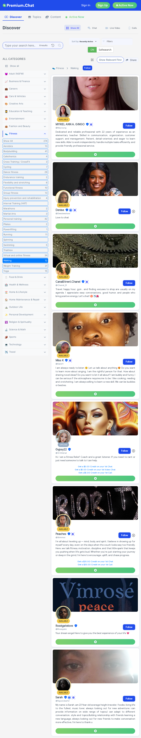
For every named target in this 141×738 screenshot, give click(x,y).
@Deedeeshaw (63, 213)
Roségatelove (65, 626)
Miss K (60, 360)
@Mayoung (61, 127)
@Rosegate (61, 629)
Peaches (61, 534)
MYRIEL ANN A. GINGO (70, 124)
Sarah (59, 697)
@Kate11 (59, 363)
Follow (87, 68)
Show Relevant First (110, 59)
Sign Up (103, 5)
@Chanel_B (61, 285)
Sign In (85, 5)
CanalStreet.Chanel (68, 282)
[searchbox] (122, 41)
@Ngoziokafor (63, 700)
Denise (60, 210)
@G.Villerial (61, 453)
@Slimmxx (60, 537)
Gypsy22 (61, 449)
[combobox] (117, 41)
